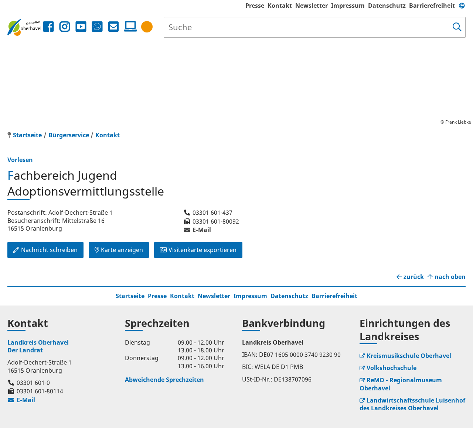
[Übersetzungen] (462, 5)
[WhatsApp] (97, 27)
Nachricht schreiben (49, 250)
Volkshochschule (391, 368)
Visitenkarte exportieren (202, 250)
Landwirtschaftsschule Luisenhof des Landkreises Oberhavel (412, 404)
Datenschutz (387, 5)
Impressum (348, 5)
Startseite (130, 296)
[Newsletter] (113, 27)
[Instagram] (64, 27)
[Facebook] (48, 27)
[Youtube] (81, 27)
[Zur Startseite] (24, 27)
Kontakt (280, 5)
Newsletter (311, 5)
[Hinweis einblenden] (147, 26)
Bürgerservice (68, 135)
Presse (254, 5)
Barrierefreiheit (432, 5)
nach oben (450, 277)
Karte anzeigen (122, 250)
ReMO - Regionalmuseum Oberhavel (401, 384)
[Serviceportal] (129, 27)
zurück (414, 277)
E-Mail (197, 230)
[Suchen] (457, 27)
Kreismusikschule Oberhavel (409, 356)
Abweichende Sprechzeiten (164, 380)
